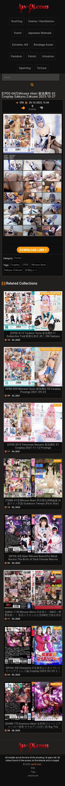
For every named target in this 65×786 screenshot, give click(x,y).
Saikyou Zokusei (13, 270)
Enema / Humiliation (41, 21)
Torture (41, 68)
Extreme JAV (20, 44)
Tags (33, 772)
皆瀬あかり (31, 270)
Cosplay (15, 264)
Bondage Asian (43, 44)
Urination (48, 56)
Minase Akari (39, 264)
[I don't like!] (41, 107)
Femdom (16, 56)
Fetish (32, 56)
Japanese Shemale (39, 33)
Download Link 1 (33, 250)
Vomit (18, 33)
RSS (33, 768)
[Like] (23, 107)
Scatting (16, 21)
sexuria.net (33, 775)
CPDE (26, 264)
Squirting (25, 68)
